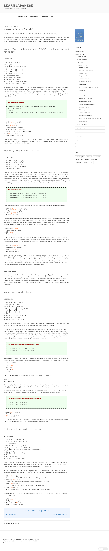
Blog (52, 16)
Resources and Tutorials (82, 128)
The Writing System (83, 59)
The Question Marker (84, 76)
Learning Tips (79, 159)
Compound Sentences (84, 78)
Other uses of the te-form (85, 81)
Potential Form (82, 84)
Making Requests (83, 110)
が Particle (78, 162)
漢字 (91, 162)
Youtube (77, 146)
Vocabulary (94, 159)
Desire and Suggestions (85, 95)
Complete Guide (22, 16)
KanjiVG (16, 539)
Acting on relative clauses (85, 98)
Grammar (89, 156)
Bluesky (77, 143)
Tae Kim (15, 26)
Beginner (78, 156)
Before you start (82, 56)
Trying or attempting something (87, 104)
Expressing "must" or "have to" (86, 93)
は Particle (85, 162)
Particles (87, 159)
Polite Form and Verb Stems (86, 70)
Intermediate (97, 156)
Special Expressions (83, 121)
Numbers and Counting (84, 112)
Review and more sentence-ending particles (90, 118)
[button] (103, 548)
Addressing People (83, 73)
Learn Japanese (18, 5)
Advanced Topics (82, 124)
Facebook (77, 140)
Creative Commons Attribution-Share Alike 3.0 (25, 541)
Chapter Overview (83, 67)
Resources (45, 16)
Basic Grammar (82, 62)
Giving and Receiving (84, 107)
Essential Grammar (12, 523)
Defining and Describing (85, 101)
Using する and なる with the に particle (88, 87)
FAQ (83, 156)
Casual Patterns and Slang (85, 115)
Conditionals (82, 90)
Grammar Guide (34, 16)
